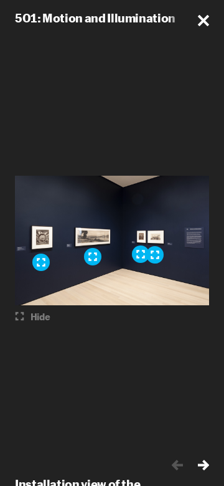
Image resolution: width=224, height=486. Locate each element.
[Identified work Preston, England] (41, 262)
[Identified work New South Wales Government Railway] (155, 255)
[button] (203, 20)
